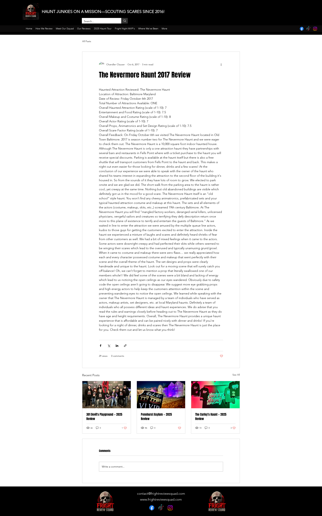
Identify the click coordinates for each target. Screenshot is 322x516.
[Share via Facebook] (100, 345)
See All (236, 374)
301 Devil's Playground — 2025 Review (104, 416)
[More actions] (221, 64)
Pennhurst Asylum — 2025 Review (156, 416)
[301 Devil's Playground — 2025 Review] (106, 394)
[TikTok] (308, 28)
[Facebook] (301, 28)
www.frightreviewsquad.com (161, 499)
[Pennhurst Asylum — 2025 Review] (161, 394)
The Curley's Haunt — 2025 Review (210, 416)
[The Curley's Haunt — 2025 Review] (215, 394)
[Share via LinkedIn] (117, 345)
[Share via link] (125, 345)
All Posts (86, 41)
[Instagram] (315, 28)
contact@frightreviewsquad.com (161, 494)
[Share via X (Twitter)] (108, 345)
